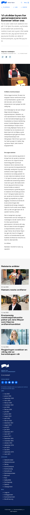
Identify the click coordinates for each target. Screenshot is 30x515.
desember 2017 (8, 432)
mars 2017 (7, 434)
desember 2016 (8, 438)
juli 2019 (6, 427)
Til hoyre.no (6, 7)
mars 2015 (7, 454)
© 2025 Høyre (8, 509)
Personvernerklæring (18, 509)
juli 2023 (6, 412)
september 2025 (9, 398)
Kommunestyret (9, 466)
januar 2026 (7, 396)
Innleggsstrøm (8, 495)
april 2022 (7, 418)
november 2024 (8, 405)
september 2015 (9, 452)
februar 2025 (8, 403)
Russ (5, 478)
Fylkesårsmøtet (8, 460)
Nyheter (25, 7)
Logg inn (6, 492)
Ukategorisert (8, 487)
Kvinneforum (8, 471)
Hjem (16, 7)
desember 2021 (8, 423)
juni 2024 (7, 407)
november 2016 (8, 441)
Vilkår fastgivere (13, 511)
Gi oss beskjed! (5, 375)
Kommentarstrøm (9, 497)
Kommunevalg (8, 469)
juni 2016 (7, 447)
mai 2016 (7, 449)
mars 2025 (7, 400)
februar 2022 (8, 420)
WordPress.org (8, 499)
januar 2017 (7, 436)
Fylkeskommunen (9, 462)
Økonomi (7, 475)
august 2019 (7, 425)
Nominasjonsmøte (9, 473)
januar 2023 (7, 414)
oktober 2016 (8, 443)
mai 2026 (7, 394)
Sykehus (6, 484)
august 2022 (7, 416)
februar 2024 (8, 409)
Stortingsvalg (8, 482)
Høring (6, 464)
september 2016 (9, 445)
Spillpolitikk (7, 480)
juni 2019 (7, 429)
